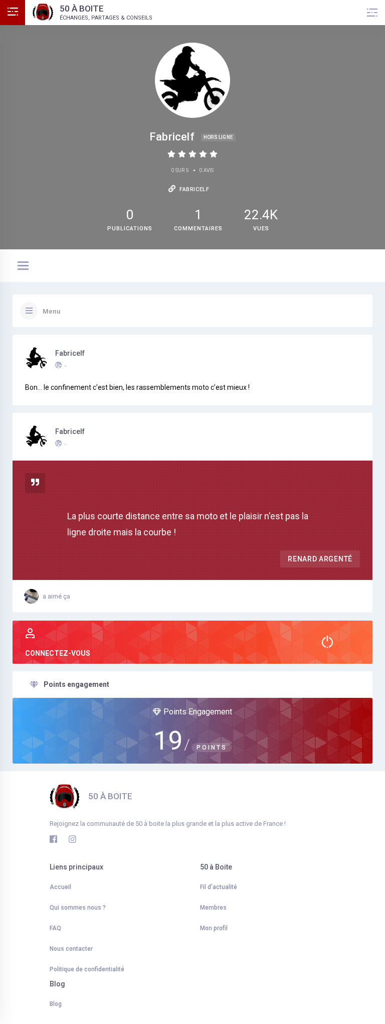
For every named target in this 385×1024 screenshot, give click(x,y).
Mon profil (214, 928)
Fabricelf (70, 353)
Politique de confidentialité (87, 969)
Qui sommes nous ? (78, 907)
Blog (56, 1003)
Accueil (60, 887)
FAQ (55, 928)
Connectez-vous (57, 653)
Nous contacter (71, 948)
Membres (213, 907)
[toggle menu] (23, 266)
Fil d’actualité (218, 887)
